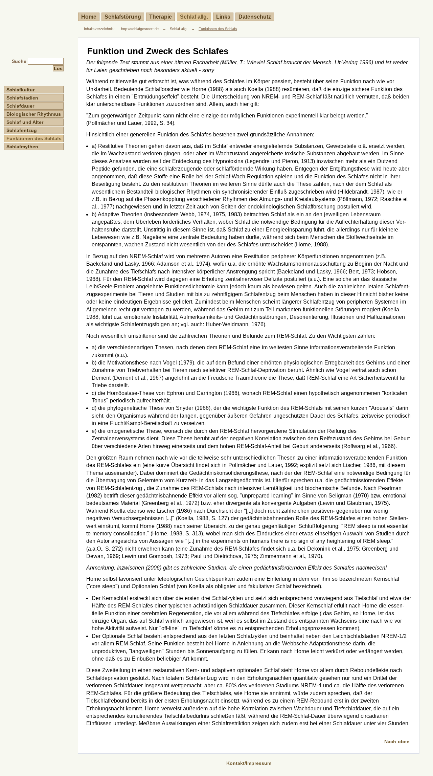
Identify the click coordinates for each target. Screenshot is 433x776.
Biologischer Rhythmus (33, 114)
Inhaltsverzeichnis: (99, 29)
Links (223, 17)
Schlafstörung (123, 17)
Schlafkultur (20, 89)
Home (88, 17)
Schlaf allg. (194, 17)
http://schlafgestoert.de (140, 29)
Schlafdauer (20, 106)
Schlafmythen (22, 146)
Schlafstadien (22, 98)
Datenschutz (254, 17)
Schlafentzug (21, 130)
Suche (19, 61)
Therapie (160, 17)
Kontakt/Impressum (248, 763)
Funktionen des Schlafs (218, 29)
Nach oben (397, 741)
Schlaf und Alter (24, 122)
